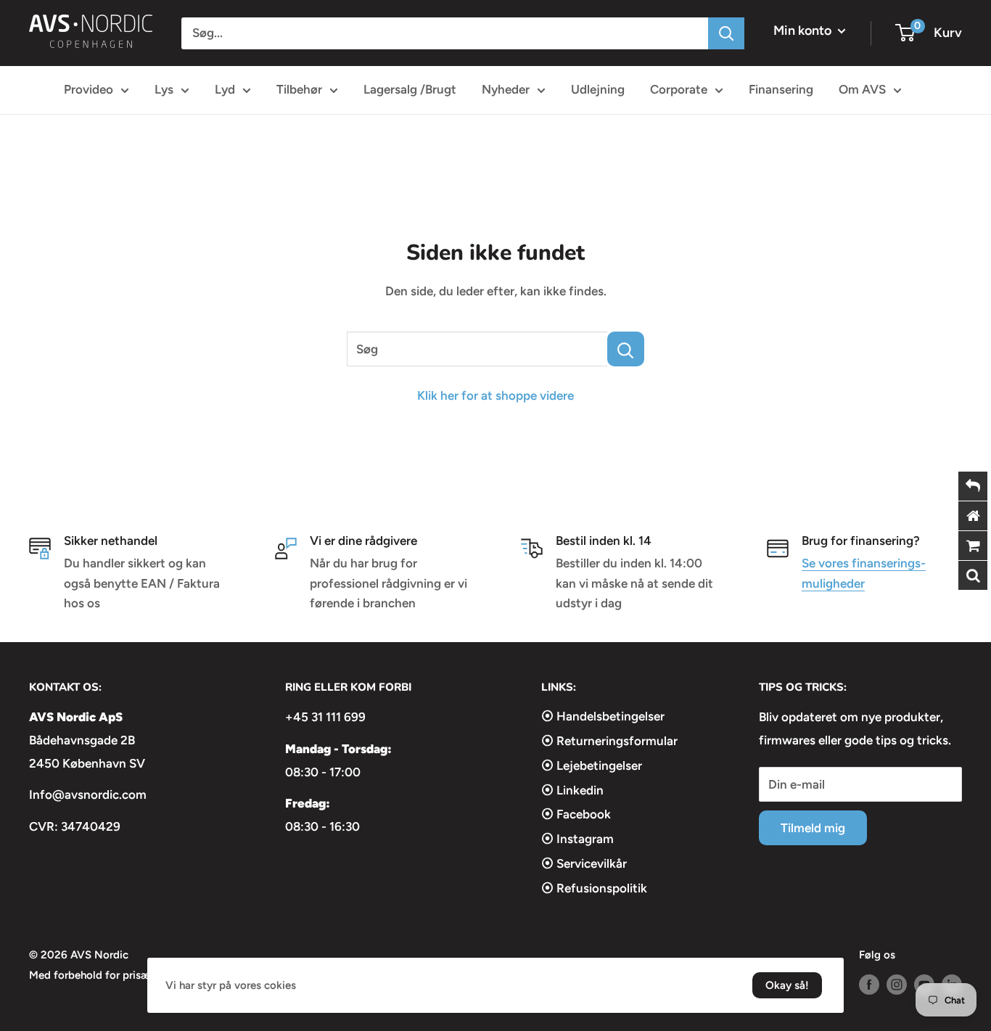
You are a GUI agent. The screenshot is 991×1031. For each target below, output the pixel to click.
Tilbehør (299, 89)
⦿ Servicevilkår (584, 863)
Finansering (781, 89)
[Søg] (726, 33)
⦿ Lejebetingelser (591, 765)
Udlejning (598, 89)
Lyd (225, 89)
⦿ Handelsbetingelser (603, 716)
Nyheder (506, 89)
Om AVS (862, 89)
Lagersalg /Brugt (409, 89)
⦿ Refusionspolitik (594, 888)
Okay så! (787, 985)
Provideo (88, 89)
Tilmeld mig (813, 828)
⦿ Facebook (576, 814)
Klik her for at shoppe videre (495, 395)
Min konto (803, 30)
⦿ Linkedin (572, 790)
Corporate (678, 89)
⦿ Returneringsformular (609, 741)
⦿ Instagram (577, 838)
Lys (164, 89)
